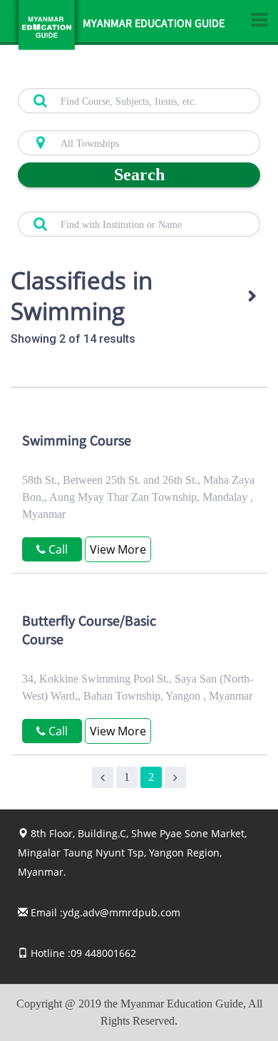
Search (139, 174)
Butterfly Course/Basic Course (89, 632)
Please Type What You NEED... (80, 81)
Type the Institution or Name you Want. (96, 204)
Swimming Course (76, 442)
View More (118, 549)
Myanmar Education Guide (154, 24)
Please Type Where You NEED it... (86, 123)
